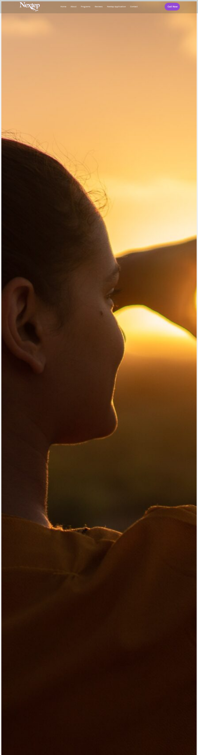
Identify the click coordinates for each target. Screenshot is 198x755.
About (74, 6)
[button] (172, 6)
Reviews (99, 6)
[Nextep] (30, 6)
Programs (85, 6)
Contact (134, 6)
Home (63, 6)
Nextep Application (116, 6)
